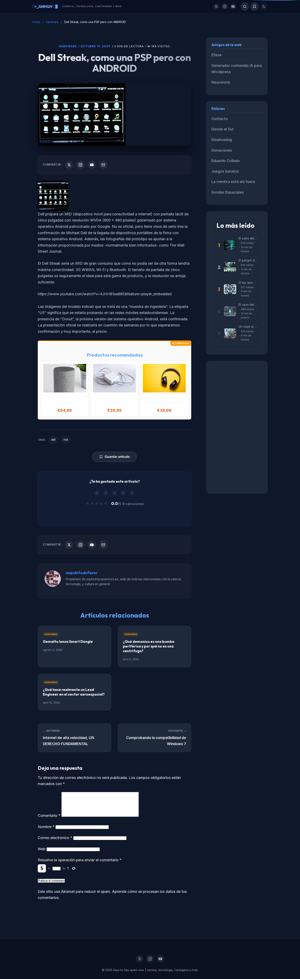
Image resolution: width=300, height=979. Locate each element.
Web (42, 849)
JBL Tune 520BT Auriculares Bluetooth (164, 399)
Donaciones (221, 150)
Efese (216, 55)
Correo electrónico (55, 838)
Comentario (49, 815)
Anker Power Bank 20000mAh (114, 399)
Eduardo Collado (225, 161)
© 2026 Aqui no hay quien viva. (123, 970)
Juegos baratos (225, 171)
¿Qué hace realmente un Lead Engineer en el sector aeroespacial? (74, 692)
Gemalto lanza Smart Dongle (68, 641)
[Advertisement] (236, 427)
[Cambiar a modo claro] (264, 6)
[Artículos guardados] (254, 6)
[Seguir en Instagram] (80, 165)
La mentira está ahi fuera (233, 182)
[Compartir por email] (103, 165)
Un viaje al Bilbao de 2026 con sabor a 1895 (248, 326)
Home (36, 22)
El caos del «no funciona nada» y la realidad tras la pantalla (248, 304)
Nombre (46, 827)
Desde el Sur (222, 129)
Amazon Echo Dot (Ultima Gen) (64, 399)
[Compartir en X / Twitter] (69, 165)
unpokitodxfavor (82, 572)
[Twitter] (216, 6)
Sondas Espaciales (227, 192)
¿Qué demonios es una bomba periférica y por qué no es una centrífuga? (148, 646)
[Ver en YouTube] (92, 165)
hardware (52, 22)
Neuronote (220, 82)
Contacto (219, 119)
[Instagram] (224, 6)
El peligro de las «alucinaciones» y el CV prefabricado (248, 260)
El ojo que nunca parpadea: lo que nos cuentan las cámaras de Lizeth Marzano (248, 282)
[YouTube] (233, 6)
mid (65, 439)
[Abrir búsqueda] (245, 6)
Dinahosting (221, 140)
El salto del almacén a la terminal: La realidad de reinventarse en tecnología (248, 238)
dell (53, 439)
